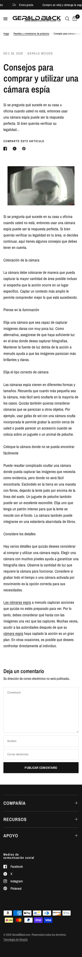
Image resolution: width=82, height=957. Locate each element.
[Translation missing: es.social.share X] (15, 148)
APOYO (10, 835)
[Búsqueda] (67, 19)
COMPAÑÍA (14, 803)
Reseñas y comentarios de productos (31, 33)
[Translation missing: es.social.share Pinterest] (25, 148)
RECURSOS (15, 819)
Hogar (6, 33)
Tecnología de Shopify (15, 939)
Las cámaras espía (17, 602)
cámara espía (13, 633)
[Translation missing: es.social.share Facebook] (6, 148)
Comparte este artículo (23, 141)
